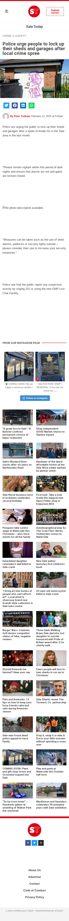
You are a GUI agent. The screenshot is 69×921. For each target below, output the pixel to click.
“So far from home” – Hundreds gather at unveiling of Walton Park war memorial (17, 806)
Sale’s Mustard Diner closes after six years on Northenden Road (17, 464)
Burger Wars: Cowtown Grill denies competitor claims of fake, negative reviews (17, 635)
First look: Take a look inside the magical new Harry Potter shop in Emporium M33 (49, 499)
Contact (34, 883)
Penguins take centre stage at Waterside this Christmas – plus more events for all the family (16, 532)
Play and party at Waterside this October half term (50, 771)
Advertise (34, 877)
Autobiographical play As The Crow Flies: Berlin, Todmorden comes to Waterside (51, 532)
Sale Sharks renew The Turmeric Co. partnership (51, 701)
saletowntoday (18, 355)
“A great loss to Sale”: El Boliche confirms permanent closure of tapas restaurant (17, 433)
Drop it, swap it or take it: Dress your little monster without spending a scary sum (51, 740)
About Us (34, 870)
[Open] (19, 366)
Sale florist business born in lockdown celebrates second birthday (18, 497)
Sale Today (34, 27)
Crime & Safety (14, 36)
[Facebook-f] (28, 843)
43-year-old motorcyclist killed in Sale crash (51, 592)
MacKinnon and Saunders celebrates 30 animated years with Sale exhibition (51, 804)
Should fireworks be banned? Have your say (16, 671)
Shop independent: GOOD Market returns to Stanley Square (50, 431)
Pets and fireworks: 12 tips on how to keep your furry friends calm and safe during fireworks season (17, 705)
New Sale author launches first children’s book (50, 564)
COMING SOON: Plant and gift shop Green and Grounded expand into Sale (17, 773)
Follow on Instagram (37, 398)
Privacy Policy (34, 897)
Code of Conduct (34, 890)
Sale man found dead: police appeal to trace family (15, 738)
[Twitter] (34, 843)
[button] (7, 11)
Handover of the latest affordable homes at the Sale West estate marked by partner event (51, 466)
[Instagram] (30, 378)
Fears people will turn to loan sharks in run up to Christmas (50, 672)
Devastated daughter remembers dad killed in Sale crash (17, 564)
